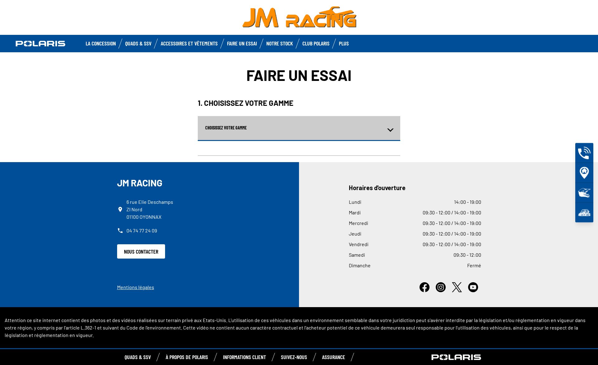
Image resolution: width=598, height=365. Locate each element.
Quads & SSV (138, 43)
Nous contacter (141, 251)
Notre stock (279, 43)
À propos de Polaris (187, 356)
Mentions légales (135, 287)
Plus (344, 43)
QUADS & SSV (138, 356)
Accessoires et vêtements (189, 43)
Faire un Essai (242, 43)
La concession (101, 43)
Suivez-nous (294, 356)
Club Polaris (316, 43)
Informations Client (244, 356)
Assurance (333, 356)
